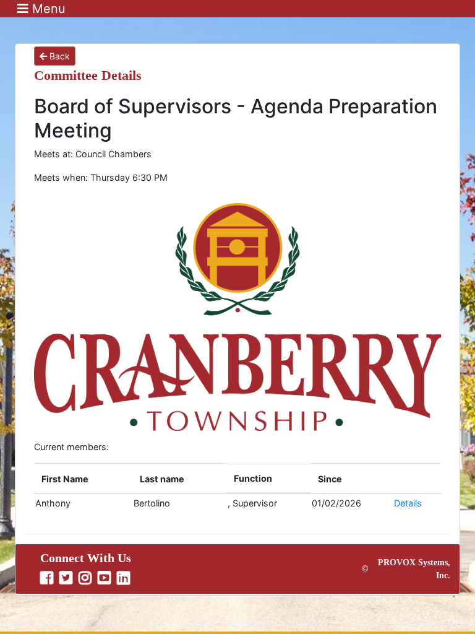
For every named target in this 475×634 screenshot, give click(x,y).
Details (408, 503)
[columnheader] (83, 479)
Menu (47, 8)
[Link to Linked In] (125, 578)
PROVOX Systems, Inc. (414, 569)
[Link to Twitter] (67, 578)
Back (58, 56)
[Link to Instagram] (87, 578)
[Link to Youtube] (106, 578)
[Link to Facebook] (48, 578)
